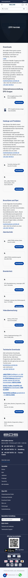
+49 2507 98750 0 (8, 85)
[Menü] (2, 4)
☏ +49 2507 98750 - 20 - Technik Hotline (12, 453)
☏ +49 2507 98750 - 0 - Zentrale (12, 446)
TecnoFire (4, 481)
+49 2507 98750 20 (8, 369)
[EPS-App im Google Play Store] (9, 550)
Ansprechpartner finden (7, 494)
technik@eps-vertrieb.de (10, 365)
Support (25, 1)
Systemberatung (5, 509)
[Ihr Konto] (26, 4)
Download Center (6, 500)
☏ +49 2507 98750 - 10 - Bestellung (12, 449)
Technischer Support (6, 529)
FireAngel (3, 478)
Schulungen (4, 506)
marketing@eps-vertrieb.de (11, 81)
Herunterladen (19, 102)
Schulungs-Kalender (6, 497)
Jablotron (4, 475)
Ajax (2, 472)
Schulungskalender (5, 1)
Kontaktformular (5, 462)
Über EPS (4, 491)
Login (4, 58)
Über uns (3, 503)
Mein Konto (4, 523)
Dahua (3, 469)
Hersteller (4, 466)
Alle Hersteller (5, 484)
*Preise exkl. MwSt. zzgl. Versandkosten (14, 570)
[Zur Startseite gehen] (12, 5)
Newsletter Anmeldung (8, 516)
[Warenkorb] (22, 4)
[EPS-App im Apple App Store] (20, 550)
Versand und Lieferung (7, 526)
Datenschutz (11, 575)
